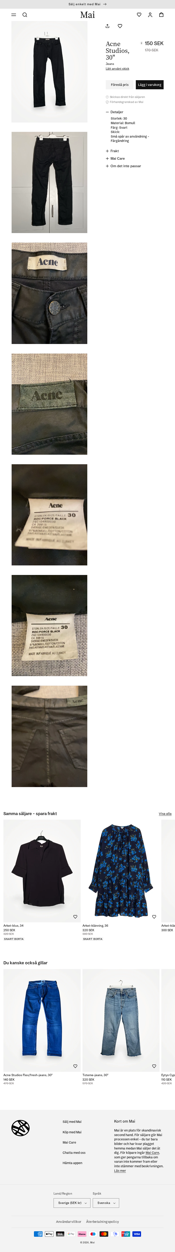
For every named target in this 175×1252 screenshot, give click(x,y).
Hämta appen (72, 1163)
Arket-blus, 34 (13, 925)
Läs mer (120, 1171)
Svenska (104, 1203)
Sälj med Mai (72, 1122)
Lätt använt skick (117, 68)
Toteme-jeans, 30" (95, 1075)
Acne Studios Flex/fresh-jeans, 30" (28, 1075)
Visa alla (165, 814)
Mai (92, 1242)
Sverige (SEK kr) (69, 1203)
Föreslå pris (120, 85)
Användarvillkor (69, 1222)
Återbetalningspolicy (102, 1222)
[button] (14, 15)
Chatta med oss (74, 1153)
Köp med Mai (72, 1132)
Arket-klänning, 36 (95, 925)
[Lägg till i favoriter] (120, 26)
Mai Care (69, 1142)
